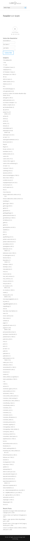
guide (4, 222)
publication (5, 353)
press (4, 346)
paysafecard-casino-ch (8, 325)
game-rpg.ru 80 (7, 206)
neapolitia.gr (6, 306)
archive (5, 116)
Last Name (6, 48)
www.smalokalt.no (7, 487)
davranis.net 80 (7, 173)
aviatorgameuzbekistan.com (10, 139)
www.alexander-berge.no (9, 474)
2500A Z (6, 132)
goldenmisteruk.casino (8, 215)
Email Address (7, 40)
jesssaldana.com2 (7, 244)
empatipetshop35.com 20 (9, 182)
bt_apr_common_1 (7, 149)
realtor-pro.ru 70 (7, 362)
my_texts (5, 301)
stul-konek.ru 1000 (7, 393)
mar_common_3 (7, 278)
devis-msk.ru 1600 (7, 177)
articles (5, 121)
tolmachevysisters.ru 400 (9, 455)
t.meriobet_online (7, 419)
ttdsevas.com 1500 (7, 457)
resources (5, 372)
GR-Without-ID (6, 220)
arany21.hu (5, 112)
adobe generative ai (8, 100)
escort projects (7, 185)
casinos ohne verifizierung (9, 163)
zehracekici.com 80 (7, 497)
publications (6, 356)
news (4, 313)
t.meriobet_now (7, 415)
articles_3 (5, 123)
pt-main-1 (5, 348)
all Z (5, 452)
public (4, 351)
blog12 (4, 146)
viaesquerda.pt (6, 469)
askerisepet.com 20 (8, 135)
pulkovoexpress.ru (7, 358)
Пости (4, 504)
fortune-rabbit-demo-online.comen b (12, 198)
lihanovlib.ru (6, 260)
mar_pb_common (7, 281)
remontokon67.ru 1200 (8, 367)
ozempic (5, 320)
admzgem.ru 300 (7, 97)
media (4, 292)
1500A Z (6, 360)
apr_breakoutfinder (7, 107)
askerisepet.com (7, 130)
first (4, 189)
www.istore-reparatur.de (9, 485)
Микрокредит (6, 502)
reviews (5, 374)
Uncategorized (6, 462)
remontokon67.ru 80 (8, 369)
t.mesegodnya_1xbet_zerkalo (10, 429)
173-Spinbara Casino (8, 67)
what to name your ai (8, 471)
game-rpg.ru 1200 (7, 203)
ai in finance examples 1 (9, 102)
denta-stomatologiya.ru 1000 (10, 175)
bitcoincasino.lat (7, 142)
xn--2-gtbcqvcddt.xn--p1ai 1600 (10, 495)
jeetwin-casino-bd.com (8, 239)
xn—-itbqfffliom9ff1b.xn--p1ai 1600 (11, 492)
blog (4, 144)
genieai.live (5, 210)
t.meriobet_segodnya (8, 424)
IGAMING (5, 229)
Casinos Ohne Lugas (8, 161)
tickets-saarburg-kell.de (8, 448)
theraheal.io (6, 446)
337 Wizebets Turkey (8, 72)
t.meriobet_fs (6, 412)
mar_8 (4, 271)
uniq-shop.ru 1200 (7, 464)
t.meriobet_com (7, 410)
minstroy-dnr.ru (7, 295)
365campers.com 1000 (8, 74)
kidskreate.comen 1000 (9, 253)
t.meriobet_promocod (8, 422)
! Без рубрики (6, 60)
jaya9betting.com (7, 237)
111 (4, 65)
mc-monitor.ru (6, 286)
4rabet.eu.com (6, 84)
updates (5, 467)
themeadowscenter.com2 (9, 443)
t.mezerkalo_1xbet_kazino (9, 436)
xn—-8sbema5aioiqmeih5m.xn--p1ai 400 (13, 490)
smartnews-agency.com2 (9, 388)
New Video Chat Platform (9, 311)
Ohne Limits (6, 318)
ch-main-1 (5, 166)
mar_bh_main (6, 274)
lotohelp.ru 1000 (7, 264)
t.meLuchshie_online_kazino (10, 396)
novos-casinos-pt (7, 316)
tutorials (5, 459)
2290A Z (6, 114)
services (5, 386)
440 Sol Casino (6, 79)
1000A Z (6, 250)
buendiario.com (7, 151)
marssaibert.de (6, 269)
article (4, 118)
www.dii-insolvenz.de (8, 478)
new (4, 308)
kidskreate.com (7, 249)
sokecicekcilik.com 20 (8, 391)
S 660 (4, 384)
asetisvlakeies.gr (7, 128)
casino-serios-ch (7, 158)
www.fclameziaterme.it (8, 481)
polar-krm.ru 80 (7, 339)
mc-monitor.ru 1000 (8, 290)
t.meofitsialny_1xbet (8, 403)
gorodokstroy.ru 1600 (8, 218)
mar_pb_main (6, 283)
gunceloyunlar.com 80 (8, 227)
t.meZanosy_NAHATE (8, 434)
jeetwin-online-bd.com (8, 241)
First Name (6, 44)
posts (4, 344)
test (4, 441)
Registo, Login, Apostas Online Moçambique (14, 519)
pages (4, 323)
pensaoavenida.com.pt (8, 332)
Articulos (5, 126)
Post (4, 341)
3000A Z (6, 296)
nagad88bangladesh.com (9, 304)
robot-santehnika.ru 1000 (9, 379)
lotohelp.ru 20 (6, 266)
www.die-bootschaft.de (9, 476)
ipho (4, 234)
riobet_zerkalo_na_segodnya (10, 376)
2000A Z (6, 329)
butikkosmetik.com (7, 154)
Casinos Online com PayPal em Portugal (13, 515)
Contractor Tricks (7, 168)
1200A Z (6, 262)
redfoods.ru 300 (7, 365)
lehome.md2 (6, 257)
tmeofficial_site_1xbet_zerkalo (10, 450)
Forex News (6, 192)
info (4, 232)
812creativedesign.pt (8, 88)
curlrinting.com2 (7, 170)
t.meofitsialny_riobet (8, 405)
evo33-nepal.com (7, 187)
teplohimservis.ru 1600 (8, 438)
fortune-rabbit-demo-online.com (11, 194)
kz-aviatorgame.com (8, 255)
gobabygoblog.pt (7, 213)
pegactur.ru (6, 327)
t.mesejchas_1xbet (7, 431)
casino (4, 156)
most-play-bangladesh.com (10, 299)
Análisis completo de (8, 105)
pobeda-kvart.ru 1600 (8, 336)
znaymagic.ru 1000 (7, 499)
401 (4, 77)
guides (4, 225)
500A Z (6, 287)
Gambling (5, 201)
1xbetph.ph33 (6, 69)
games (4, 208)
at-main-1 (5, 137)
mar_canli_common (8, 276)
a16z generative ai (7, 91)
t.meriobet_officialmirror (9, 417)
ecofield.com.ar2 (7, 180)
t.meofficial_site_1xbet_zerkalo (10, 400)
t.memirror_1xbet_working (9, 398)
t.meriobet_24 (6, 407)
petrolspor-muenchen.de (9, 334)
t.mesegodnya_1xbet (8, 427)
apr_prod (5, 109)
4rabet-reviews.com (8, 81)
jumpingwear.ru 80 (7, 246)
